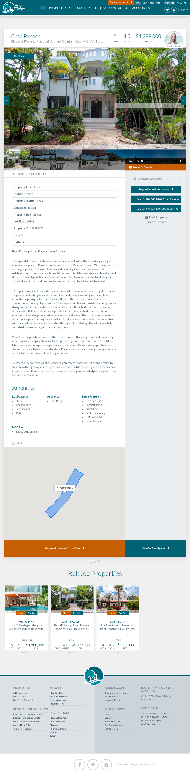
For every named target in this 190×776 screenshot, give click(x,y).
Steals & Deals (20, 696)
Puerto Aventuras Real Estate (27, 721)
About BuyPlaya (112, 721)
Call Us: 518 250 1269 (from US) (154, 208)
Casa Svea (117, 621)
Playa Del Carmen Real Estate (27, 714)
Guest (181, 10)
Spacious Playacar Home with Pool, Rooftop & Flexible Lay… (117, 627)
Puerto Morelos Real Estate (26, 718)
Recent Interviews (59, 696)
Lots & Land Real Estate (24, 700)
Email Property (158, 217)
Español (181, 3)
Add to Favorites (158, 221)
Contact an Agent (153, 548)
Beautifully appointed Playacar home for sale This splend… (72, 627)
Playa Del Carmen (58, 718)
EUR (158, 3)
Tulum (53, 736)
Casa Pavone (72, 621)
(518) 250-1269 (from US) (154, 717)
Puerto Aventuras (59, 729)
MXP (145, 3)
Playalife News (57, 703)
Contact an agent (119, 2)
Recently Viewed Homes (116, 693)
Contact (108, 718)
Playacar (54, 725)
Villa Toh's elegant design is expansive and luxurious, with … (26, 629)
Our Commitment (113, 725)
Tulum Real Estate (22, 729)
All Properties (20, 693)
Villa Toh (26, 621)
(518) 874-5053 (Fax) (151, 720)
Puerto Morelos (58, 721)
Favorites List (111, 696)
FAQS (107, 714)
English (169, 3)
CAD (151, 3)
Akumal (54, 732)
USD (137, 3)
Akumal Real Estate (22, 725)
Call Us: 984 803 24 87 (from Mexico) (157, 199)
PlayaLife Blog (57, 693)
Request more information (62, 548)
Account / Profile (112, 700)
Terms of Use (111, 729)
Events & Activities (59, 700)
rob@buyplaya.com (150, 724)
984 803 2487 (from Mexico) (155, 713)
